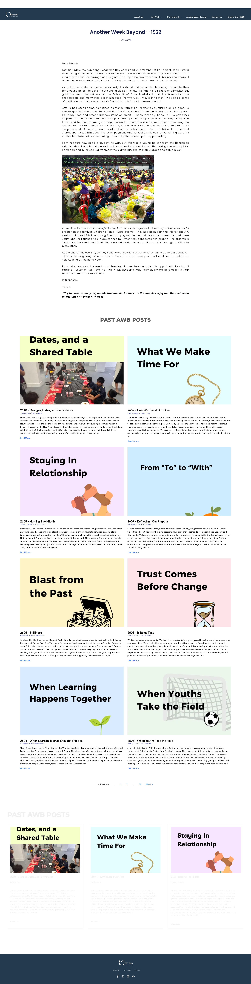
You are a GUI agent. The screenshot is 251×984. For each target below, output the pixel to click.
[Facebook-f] (117, 976)
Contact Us (217, 17)
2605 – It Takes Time (140, 632)
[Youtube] (133, 976)
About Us (138, 17)
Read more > (14, 922)
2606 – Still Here (31, 632)
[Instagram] (123, 976)
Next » (149, 784)
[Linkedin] (128, 976)
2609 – (148, 410)
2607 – (148, 521)
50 (140, 784)
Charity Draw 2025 (235, 17)
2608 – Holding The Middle (38, 521)
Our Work (155, 17)
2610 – (46, 410)
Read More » (25, 438)
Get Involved (173, 17)
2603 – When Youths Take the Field (150, 740)
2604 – (51, 740)
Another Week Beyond (196, 17)
